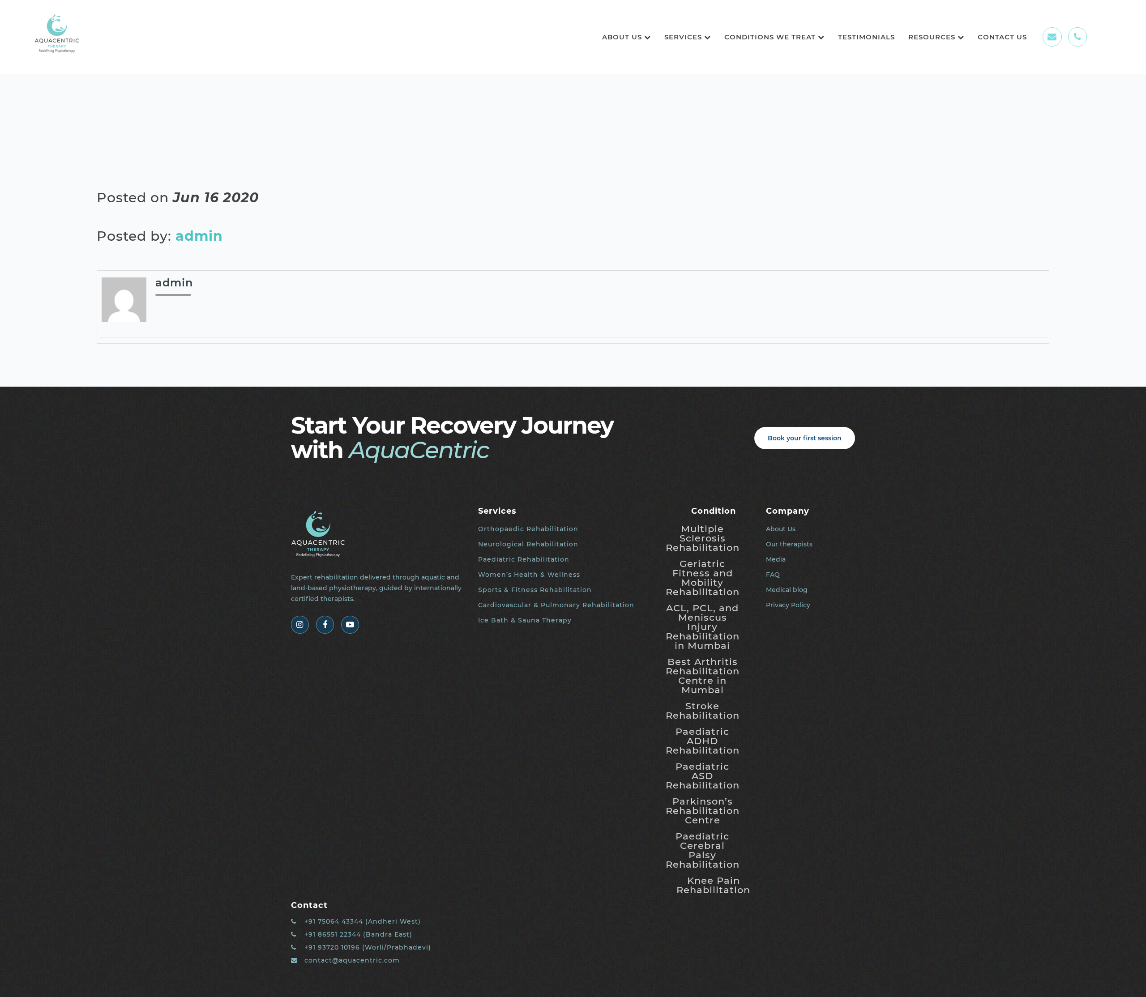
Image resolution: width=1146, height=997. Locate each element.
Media (776, 559)
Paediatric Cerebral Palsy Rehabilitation (703, 850)
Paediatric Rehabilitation (523, 559)
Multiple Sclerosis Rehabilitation (703, 538)
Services (684, 37)
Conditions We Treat (771, 37)
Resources (933, 37)
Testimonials (866, 37)
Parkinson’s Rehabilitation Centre (703, 811)
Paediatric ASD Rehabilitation (703, 776)
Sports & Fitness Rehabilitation (535, 590)
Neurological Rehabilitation (528, 544)
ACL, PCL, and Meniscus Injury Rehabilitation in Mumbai (703, 626)
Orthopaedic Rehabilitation (528, 529)
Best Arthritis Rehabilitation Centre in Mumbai (703, 675)
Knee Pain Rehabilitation (713, 885)
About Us (623, 37)
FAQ (773, 575)
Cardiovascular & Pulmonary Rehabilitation (556, 605)
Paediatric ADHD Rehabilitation (703, 741)
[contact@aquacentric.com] (1052, 36)
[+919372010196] (1077, 36)
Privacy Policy (788, 605)
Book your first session (805, 438)
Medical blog (787, 590)
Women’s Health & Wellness (529, 575)
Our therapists (789, 544)
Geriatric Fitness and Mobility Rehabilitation (703, 577)
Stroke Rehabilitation (703, 710)
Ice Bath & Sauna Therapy (525, 620)
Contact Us (1002, 37)
